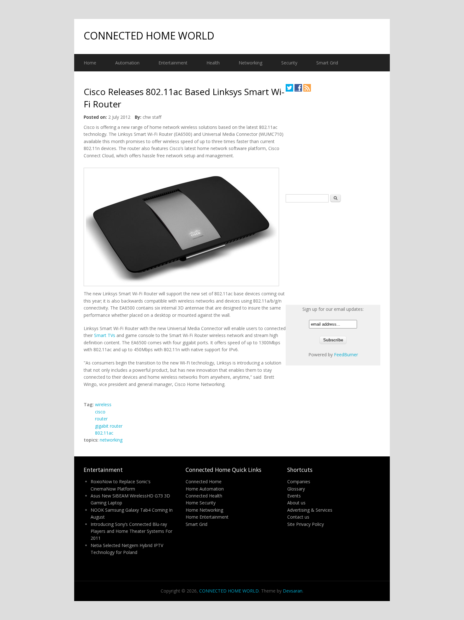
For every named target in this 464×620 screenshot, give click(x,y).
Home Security (201, 503)
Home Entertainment (207, 517)
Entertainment (172, 63)
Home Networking (204, 510)
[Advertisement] (333, 142)
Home (90, 63)
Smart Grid (327, 63)
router (101, 419)
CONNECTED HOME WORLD (149, 35)
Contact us (298, 517)
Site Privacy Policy (305, 524)
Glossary (296, 489)
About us (296, 503)
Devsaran (292, 591)
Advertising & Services (309, 510)
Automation (127, 63)
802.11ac (104, 433)
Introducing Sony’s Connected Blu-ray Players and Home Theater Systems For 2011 (131, 531)
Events (294, 496)
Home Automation (205, 489)
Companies (298, 482)
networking (111, 440)
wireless (103, 404)
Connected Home (204, 482)
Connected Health (204, 496)
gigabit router (108, 426)
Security (289, 63)
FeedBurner (346, 355)
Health (213, 63)
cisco (100, 412)
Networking (250, 63)
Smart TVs (104, 335)
